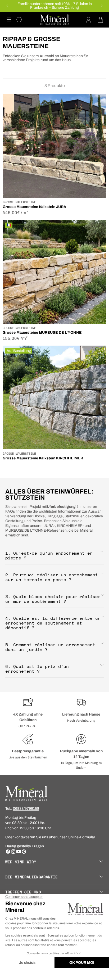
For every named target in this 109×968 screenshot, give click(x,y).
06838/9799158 (26, 809)
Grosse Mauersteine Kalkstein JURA (34, 207)
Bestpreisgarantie (28, 751)
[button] (9, 19)
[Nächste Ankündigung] (102, 6)
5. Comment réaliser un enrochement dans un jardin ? (50, 647)
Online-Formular (81, 837)
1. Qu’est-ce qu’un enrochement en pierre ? (49, 555)
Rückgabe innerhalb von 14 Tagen (81, 754)
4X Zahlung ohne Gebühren (28, 717)
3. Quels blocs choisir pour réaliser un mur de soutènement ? (53, 598)
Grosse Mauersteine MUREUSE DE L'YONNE (42, 332)
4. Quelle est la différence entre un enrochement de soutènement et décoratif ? (53, 623)
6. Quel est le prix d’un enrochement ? (37, 668)
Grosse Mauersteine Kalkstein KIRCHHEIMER (43, 458)
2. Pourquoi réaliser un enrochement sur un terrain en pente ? (51, 577)
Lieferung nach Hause (81, 714)
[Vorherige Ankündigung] (7, 6)
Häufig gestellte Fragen (24, 846)
